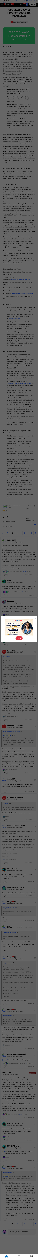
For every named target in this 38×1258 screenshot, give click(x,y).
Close (19, 638)
